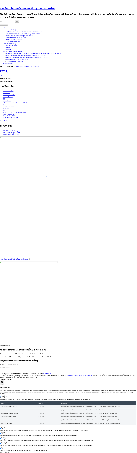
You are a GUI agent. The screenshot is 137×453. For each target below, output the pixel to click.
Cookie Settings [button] (4, 379)
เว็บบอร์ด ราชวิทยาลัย (9, 130)
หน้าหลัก (5, 28)
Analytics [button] (2, 437)
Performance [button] (3, 432)
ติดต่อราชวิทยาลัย (8, 63)
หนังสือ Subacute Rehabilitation (14, 39)
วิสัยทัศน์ (8, 49)
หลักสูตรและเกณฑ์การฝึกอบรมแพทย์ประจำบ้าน (16, 103)
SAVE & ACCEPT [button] (5, 452)
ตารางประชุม (7, 101)
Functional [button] (2, 427)
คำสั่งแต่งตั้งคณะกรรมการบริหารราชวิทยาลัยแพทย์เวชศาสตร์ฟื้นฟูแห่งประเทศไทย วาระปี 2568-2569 (34, 53)
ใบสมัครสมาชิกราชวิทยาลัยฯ (14, 61)
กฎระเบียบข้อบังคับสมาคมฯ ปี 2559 (16, 37)
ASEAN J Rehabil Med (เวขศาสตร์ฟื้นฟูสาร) (15, 112)
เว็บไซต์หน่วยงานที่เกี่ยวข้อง (11, 134)
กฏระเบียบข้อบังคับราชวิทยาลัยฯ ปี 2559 (17, 59)
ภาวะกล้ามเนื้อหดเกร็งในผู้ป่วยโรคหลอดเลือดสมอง (14, 259)
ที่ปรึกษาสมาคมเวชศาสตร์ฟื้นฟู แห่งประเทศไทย (19, 35)
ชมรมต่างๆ (6, 108)
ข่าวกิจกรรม (6, 93)
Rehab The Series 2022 (9, 114)
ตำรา (4, 110)
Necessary (4, 396)
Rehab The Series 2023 (9, 116)
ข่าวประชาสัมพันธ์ (8, 91)
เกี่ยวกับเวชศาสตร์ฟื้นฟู (9, 43)
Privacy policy (3, 370)
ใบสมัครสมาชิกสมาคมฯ (13, 41)
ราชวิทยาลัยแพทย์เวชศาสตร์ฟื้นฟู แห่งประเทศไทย (27, 8)
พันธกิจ (8, 47)
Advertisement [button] (3, 442)
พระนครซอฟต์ (47, 373)
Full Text (2, 75)
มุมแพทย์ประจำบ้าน (8, 106)
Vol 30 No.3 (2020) (18, 66)
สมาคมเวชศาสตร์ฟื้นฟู (9, 29)
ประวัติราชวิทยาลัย (11, 45)
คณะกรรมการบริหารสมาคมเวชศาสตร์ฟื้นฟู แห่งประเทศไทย (23, 33)
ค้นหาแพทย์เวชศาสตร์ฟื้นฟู (10, 117)
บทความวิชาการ (8, 97)
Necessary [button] (2, 395)
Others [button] (1, 447)
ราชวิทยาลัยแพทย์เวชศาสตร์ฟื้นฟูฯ (12, 51)
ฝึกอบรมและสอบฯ (8, 105)
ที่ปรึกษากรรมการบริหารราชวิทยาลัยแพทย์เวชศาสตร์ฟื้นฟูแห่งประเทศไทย (26, 57)
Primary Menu (4, 24)
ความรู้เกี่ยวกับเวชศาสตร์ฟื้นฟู (11, 132)
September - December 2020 (31, 66)
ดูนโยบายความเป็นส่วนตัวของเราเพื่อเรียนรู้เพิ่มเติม (79, 375)
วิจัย (4, 99)
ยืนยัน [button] (9, 379)
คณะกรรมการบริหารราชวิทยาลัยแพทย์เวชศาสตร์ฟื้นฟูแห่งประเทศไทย (26, 55)
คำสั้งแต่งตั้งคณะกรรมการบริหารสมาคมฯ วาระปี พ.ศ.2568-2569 (24, 31)
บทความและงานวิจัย (9, 95)
